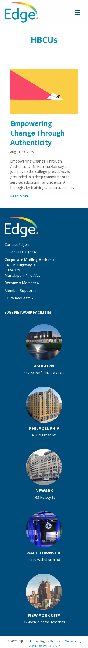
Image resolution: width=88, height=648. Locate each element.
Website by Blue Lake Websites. (54, 643)
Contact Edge (17, 244)
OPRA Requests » (19, 298)
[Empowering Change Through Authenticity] (44, 91)
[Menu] (77, 12)
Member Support (21, 290)
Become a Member (22, 282)
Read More (19, 196)
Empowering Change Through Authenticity (37, 133)
